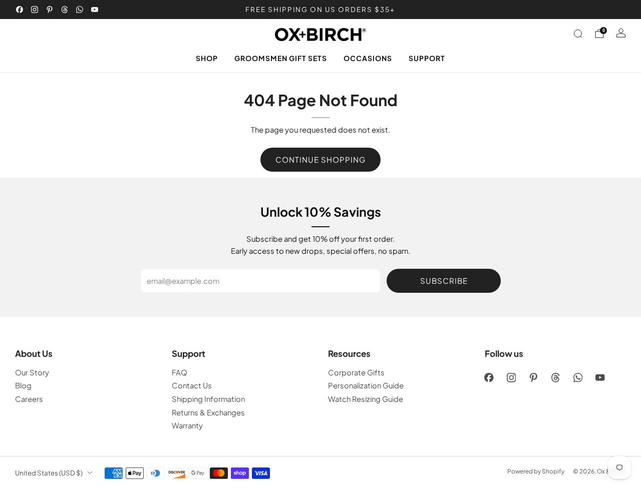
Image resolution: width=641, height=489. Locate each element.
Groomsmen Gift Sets (280, 58)
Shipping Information (208, 398)
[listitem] (321, 10)
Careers (29, 398)
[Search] (578, 34)
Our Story (32, 372)
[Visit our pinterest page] (49, 9)
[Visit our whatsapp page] (79, 9)
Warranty (187, 425)
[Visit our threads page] (64, 9)
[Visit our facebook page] (19, 9)
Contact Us (192, 385)
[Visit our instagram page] (34, 9)
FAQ (179, 372)
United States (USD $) (49, 472)
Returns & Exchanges (208, 412)
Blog (23, 385)
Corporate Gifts (356, 372)
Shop (207, 58)
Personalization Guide (366, 385)
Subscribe (444, 280)
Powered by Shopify (535, 471)
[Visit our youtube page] (94, 9)
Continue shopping (320, 159)
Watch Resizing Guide (365, 398)
